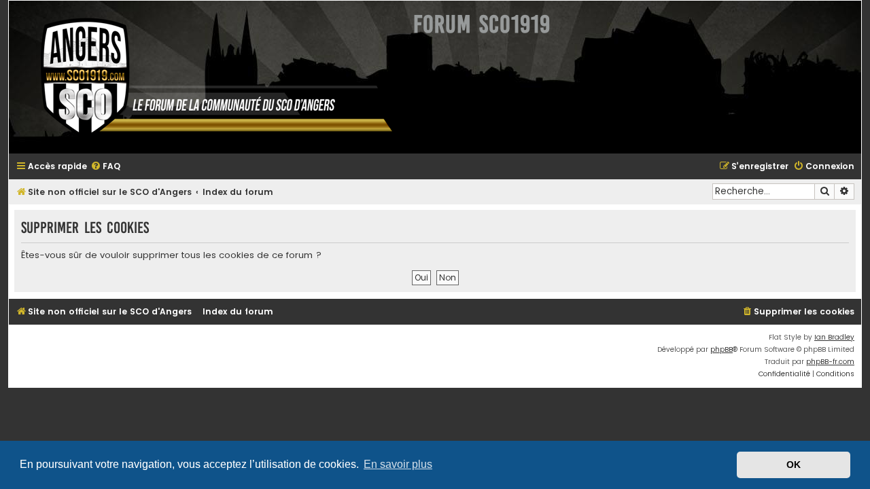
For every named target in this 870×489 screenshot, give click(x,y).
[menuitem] (105, 167)
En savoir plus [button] (398, 464)
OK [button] (793, 464)
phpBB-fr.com (830, 362)
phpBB (721, 349)
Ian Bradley (834, 337)
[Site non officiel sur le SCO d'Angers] (206, 77)
